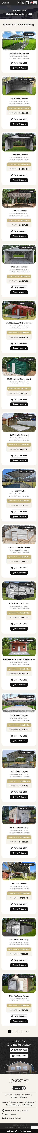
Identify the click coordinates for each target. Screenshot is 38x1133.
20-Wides (8, 1095)
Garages (13, 1102)
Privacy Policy (9, 1127)
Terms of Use (19, 1127)
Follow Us (17, 1088)
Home (14, 11)
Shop (19, 11)
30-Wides (17, 1095)
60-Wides (23, 1097)
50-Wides (14, 1097)
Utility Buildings (27, 1105)
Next (27, 1032)
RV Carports (29, 1102)
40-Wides (27, 1095)
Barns (21, 1102)
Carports (5, 1102)
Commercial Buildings (13, 1105)
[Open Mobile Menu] (35, 2)
